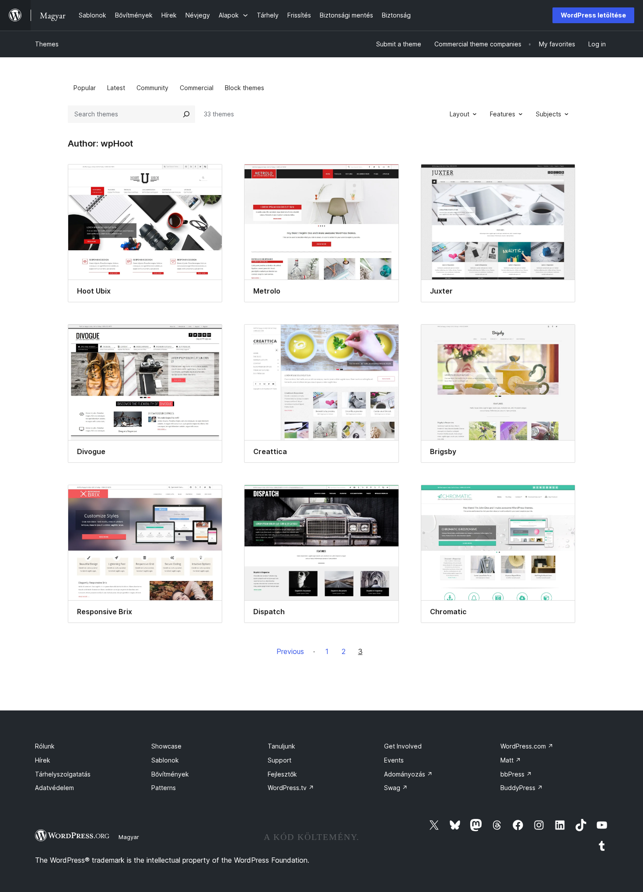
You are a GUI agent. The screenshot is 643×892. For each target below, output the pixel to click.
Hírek (42, 760)
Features (502, 114)
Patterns (163, 787)
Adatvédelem (54, 787)
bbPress (516, 774)
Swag (396, 787)
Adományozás (408, 774)
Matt (510, 760)
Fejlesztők (282, 774)
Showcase (166, 746)
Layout (459, 114)
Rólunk (45, 746)
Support (279, 760)
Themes (47, 44)
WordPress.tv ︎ (291, 787)
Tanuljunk (281, 746)
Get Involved (403, 746)
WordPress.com (526, 746)
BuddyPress (521, 787)
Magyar (129, 836)
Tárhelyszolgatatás (63, 774)
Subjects (548, 114)
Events (394, 760)
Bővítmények (170, 774)
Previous (290, 651)
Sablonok (165, 760)
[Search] (186, 114)
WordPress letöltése (593, 15)
